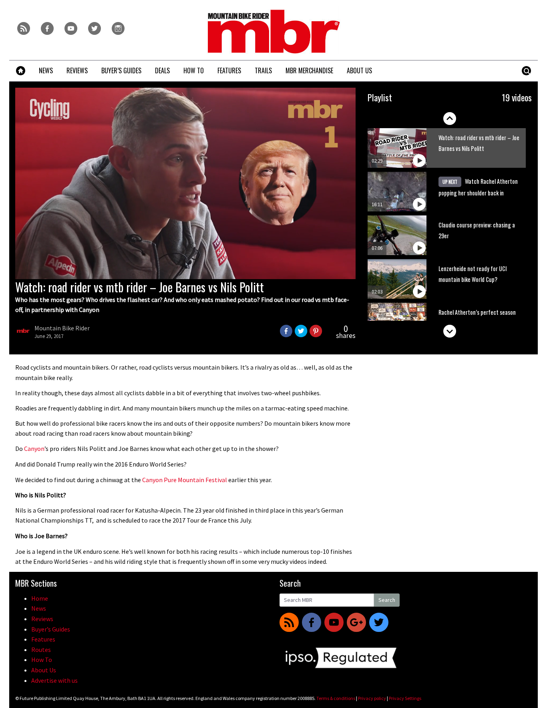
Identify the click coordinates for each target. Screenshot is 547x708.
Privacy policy (372, 698)
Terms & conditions (335, 698)
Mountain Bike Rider (62, 328)
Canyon (34, 449)
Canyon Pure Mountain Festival (184, 480)
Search (386, 599)
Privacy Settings (405, 698)
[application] (185, 183)
